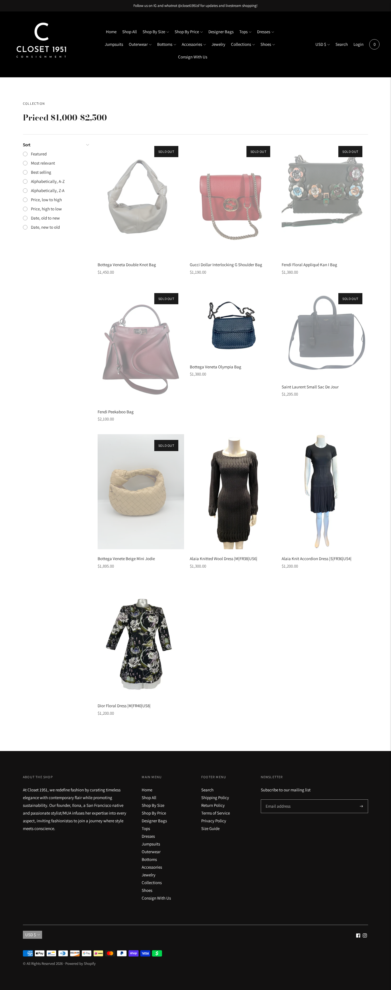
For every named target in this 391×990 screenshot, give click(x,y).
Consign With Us (192, 57)
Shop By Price (187, 31)
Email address (277, 799)
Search (341, 44)
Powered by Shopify (80, 963)
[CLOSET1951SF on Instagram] (365, 936)
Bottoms (164, 44)
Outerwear (138, 44)
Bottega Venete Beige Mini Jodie (126, 558)
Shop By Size (154, 31)
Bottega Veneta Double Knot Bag (127, 264)
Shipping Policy (215, 797)
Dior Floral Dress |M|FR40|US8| (124, 705)
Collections (241, 44)
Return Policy (213, 805)
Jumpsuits (114, 44)
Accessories (192, 44)
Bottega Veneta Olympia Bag (215, 366)
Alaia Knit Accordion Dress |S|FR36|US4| (316, 558)
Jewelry (218, 44)
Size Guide (210, 828)
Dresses (263, 31)
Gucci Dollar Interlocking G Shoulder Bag (226, 264)
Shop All (129, 31)
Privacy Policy (213, 820)
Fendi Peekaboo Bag (116, 411)
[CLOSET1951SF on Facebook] (358, 936)
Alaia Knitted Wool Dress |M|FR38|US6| (223, 558)
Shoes (265, 44)
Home (111, 31)
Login (359, 44)
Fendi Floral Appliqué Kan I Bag (309, 264)
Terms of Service (215, 813)
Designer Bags (221, 31)
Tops (243, 31)
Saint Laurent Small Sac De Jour (310, 387)
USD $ (320, 44)
